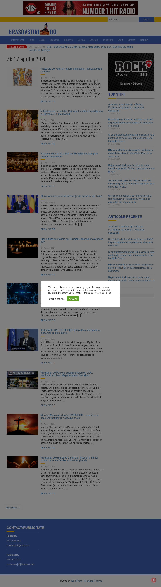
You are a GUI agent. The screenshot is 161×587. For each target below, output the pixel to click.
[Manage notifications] (153, 580)
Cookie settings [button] (56, 298)
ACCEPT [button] (73, 298)
